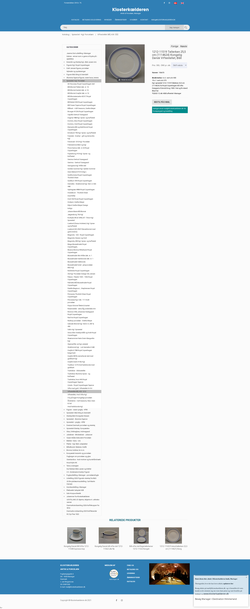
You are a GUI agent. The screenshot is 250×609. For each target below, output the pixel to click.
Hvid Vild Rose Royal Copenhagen (80, 199)
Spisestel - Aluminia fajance (77, 419)
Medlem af (110, 565)
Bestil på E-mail (162, 102)
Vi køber (133, 19)
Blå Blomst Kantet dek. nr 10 (78, 90)
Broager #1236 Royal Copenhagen (80, 111)
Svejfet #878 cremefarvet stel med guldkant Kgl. (80, 357)
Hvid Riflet (71, 196)
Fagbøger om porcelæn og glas (79, 456)
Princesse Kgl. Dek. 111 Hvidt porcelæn (78, 301)
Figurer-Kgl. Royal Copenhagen (78, 65)
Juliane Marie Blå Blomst (77, 211)
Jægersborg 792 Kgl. (75, 215)
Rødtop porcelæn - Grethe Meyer (80, 321)
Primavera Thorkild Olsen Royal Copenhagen (79, 295)
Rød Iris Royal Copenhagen (78, 317)
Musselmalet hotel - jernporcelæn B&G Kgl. (80, 266)
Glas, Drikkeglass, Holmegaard (78, 432)
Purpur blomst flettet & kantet (79, 306)
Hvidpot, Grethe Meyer (76, 202)
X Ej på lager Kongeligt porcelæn (80, 398)
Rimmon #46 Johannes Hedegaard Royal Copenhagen (81, 313)
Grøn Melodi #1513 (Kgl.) (77, 172)
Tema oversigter (73, 466)
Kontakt (144, 19)
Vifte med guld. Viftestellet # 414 (80, 388)
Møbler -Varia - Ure (73, 441)
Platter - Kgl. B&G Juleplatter (77, 444)
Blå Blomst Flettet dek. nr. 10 (78, 87)
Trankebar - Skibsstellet (76, 371)
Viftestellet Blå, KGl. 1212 (107, 34)
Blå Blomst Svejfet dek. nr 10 (78, 93)
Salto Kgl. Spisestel (75, 329)
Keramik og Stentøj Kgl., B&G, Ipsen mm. (82, 62)
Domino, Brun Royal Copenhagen (80, 121)
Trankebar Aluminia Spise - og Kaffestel (79, 375)
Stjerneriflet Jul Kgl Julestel (78, 344)
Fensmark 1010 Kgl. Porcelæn (79, 142)
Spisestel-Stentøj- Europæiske (78, 428)
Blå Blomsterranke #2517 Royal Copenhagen (79, 97)
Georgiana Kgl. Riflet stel (77, 166)
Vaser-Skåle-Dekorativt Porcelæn (79, 438)
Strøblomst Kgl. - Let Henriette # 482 (81, 347)
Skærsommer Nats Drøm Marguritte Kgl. (81, 339)
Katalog (75, 19)
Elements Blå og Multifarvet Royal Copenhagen (80, 128)
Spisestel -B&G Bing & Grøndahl (78, 413)
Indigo (70, 208)
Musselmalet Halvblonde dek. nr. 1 (80, 259)
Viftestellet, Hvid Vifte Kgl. (77, 395)
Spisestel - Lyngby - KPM (76, 422)
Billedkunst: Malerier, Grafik (77, 447)
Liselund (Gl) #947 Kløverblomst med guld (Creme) (81, 230)
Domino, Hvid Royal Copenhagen (80, 124)
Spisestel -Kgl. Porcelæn (83, 34)
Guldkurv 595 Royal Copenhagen (80, 181)
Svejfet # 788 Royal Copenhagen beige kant (80, 351)
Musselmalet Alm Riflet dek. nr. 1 (80, 256)
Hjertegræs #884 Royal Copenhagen (81, 190)
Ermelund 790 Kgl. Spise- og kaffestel (82, 133)
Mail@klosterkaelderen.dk (163, 19)
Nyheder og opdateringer (76, 71)
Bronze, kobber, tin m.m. (76, 450)
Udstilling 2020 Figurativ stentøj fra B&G (81, 478)
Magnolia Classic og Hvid (77, 238)
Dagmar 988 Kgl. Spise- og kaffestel (81, 118)
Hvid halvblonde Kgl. (75, 407)
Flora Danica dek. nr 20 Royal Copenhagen (78, 149)
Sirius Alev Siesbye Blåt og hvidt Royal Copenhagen (82, 334)
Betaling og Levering (91, 19)
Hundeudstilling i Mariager (76, 487)
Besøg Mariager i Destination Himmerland (216, 599)
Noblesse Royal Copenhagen (78, 271)
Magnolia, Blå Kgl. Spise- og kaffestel (82, 241)
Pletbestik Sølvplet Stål (75, 490)
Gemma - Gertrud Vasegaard (78, 162)
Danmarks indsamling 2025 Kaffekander (82, 511)
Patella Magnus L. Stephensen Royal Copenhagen (81, 289)
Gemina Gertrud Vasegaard (78, 159)
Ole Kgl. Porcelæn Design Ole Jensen (81, 274)
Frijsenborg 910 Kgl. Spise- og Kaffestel (79, 155)
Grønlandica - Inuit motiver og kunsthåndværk (84, 459)
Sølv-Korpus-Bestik (74, 493)
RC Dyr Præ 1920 (73, 514)
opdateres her (228, 584)
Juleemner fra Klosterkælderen (78, 496)
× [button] (246, 577)
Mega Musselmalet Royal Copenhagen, (77, 245)
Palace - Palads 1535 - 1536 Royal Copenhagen (80, 278)
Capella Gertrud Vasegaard (78, 115)
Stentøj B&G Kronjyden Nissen (78, 416)
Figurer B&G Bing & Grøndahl (77, 74)
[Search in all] (186, 27)
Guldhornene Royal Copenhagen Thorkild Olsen (80, 176)
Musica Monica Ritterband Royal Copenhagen (80, 251)
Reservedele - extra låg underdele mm (82, 309)
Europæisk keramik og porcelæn (79, 453)
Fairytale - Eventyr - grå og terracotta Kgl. (81, 137)
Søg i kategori (174, 28)
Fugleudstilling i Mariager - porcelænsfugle (83, 475)
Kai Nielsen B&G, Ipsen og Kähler (79, 469)
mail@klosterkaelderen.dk (75, 587)
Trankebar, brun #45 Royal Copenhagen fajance (77, 380)
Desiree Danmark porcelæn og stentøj (81, 425)
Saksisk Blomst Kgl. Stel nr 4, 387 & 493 (81, 325)
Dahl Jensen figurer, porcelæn (78, 68)
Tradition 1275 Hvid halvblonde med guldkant (81, 366)
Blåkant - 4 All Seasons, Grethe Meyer (81, 108)
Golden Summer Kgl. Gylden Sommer (81, 169)
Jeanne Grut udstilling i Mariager (79, 53)
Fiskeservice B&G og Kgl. (77, 145)
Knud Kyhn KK (72, 463)
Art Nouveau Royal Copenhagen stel (81, 84)
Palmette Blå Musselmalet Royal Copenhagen (79, 284)
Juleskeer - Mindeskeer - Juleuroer (79, 435)
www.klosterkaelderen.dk (216, 593)
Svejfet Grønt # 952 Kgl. (76, 362)
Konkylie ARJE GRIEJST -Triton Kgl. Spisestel (81, 219)
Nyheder (108, 19)
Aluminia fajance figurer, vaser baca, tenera (83, 78)
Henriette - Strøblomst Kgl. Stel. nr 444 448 (82, 185)
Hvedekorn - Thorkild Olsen (78, 193)
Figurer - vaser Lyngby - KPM (77, 410)
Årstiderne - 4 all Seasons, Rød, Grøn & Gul (81, 402)
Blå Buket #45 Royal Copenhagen (80, 102)
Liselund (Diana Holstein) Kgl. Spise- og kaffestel (81, 224)
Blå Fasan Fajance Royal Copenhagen (82, 105)
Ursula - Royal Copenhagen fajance (81, 385)
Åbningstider (121, 19)
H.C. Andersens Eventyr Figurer (78, 472)
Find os (130, 565)
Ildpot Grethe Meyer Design (78, 205)
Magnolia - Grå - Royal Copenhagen (81, 235)
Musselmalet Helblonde (76, 262)
